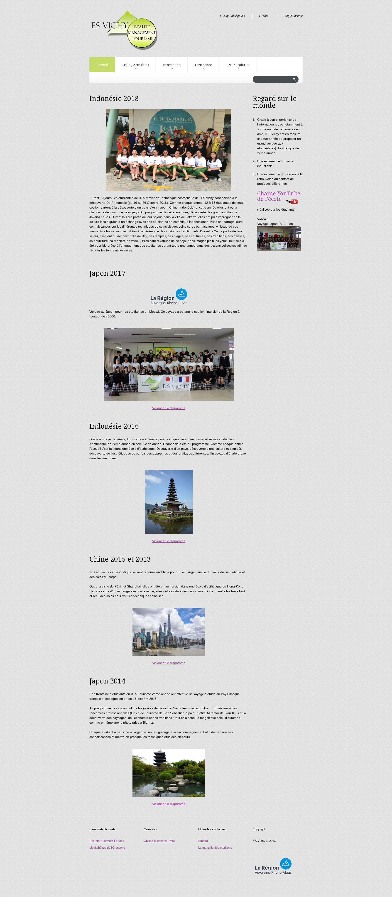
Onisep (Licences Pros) (159, 841)
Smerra (203, 841)
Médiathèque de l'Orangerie (107, 847)
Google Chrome (293, 15)
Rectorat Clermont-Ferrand (106, 841)
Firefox (263, 15)
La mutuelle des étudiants (215, 847)
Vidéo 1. (263, 219)
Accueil (102, 65)
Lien (290, 224)
